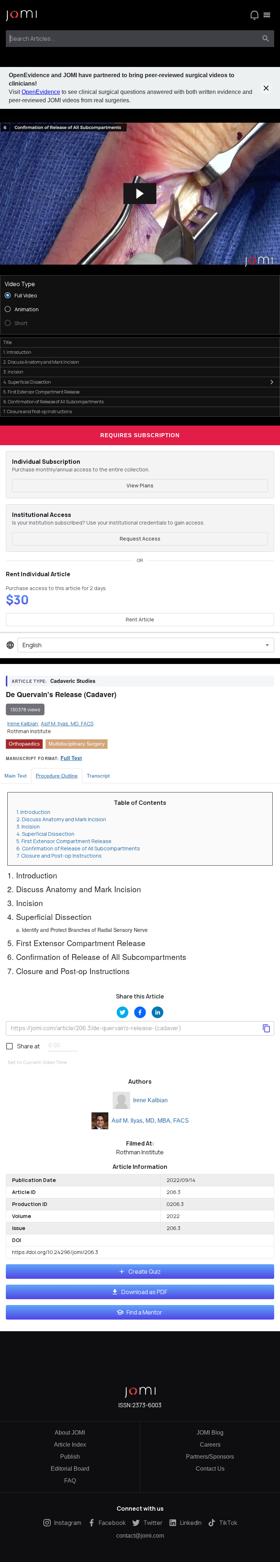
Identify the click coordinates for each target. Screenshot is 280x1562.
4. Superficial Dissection (45, 833)
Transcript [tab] (98, 776)
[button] (140, 193)
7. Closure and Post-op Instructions (59, 855)
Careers (210, 1445)
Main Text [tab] (15, 776)
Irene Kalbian (150, 1100)
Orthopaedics (24, 744)
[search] (265, 38)
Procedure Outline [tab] (57, 776)
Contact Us (210, 1469)
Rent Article (140, 619)
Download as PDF (144, 1292)
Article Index (70, 1445)
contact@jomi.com (140, 1536)
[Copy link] (266, 1028)
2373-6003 (147, 1405)
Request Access (140, 538)
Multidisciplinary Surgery (76, 744)
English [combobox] (32, 645)
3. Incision (28, 826)
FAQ (70, 1481)
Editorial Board (70, 1469)
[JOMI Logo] (21, 15)
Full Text (71, 758)
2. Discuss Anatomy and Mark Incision (61, 819)
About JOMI (70, 1432)
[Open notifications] (254, 15)
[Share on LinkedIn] (157, 1012)
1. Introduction (33, 811)
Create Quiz (144, 1272)
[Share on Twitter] (122, 1012)
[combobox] (133, 39)
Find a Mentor (144, 1312)
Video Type (20, 284)
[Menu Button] (267, 15)
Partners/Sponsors (210, 1457)
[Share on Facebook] (140, 1012)
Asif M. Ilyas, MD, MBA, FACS (150, 1121)
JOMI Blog (210, 1432)
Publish (70, 1457)
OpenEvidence (41, 92)
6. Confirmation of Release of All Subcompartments (78, 848)
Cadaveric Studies (73, 680)
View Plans (140, 485)
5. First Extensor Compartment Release (64, 841)
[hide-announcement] (266, 88)
